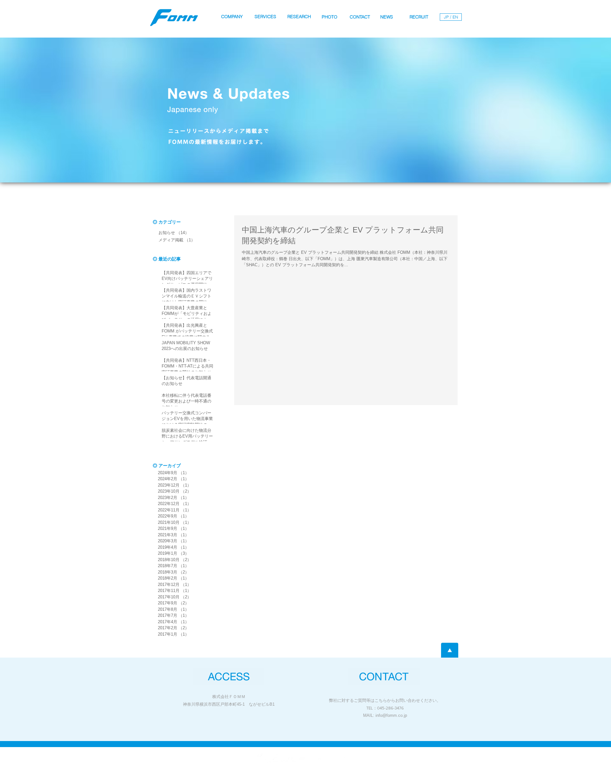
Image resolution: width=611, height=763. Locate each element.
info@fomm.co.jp (391, 715)
